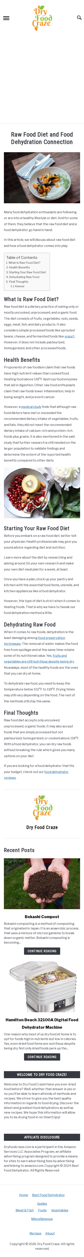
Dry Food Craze (42, 827)
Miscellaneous (42, 1219)
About (50, 1233)
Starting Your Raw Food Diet (27, 272)
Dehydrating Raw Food (24, 277)
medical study (31, 407)
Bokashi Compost (42, 916)
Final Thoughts (18, 281)
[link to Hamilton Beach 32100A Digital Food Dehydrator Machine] (42, 986)
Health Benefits (19, 267)
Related (19, 286)
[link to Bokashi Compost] (42, 883)
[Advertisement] (42, 79)
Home (23, 1195)
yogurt (69, 336)
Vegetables (59, 1210)
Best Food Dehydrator (48, 1195)
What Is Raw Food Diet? (24, 263)
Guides (42, 1204)
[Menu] (6, 18)
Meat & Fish (25, 1210)
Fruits (42, 1210)
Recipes (35, 1233)
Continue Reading (42, 951)
